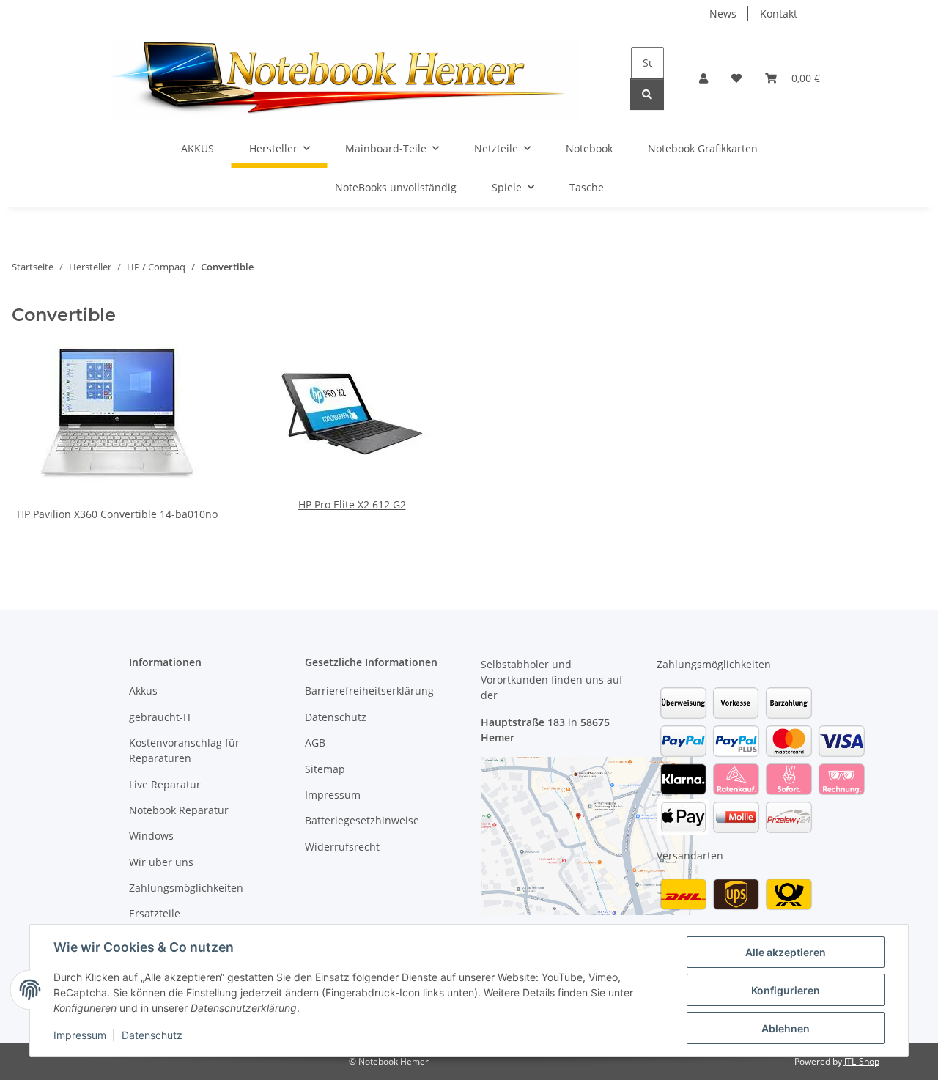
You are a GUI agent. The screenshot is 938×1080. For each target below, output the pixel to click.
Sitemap (325, 769)
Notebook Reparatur (179, 810)
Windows (151, 836)
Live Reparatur (165, 784)
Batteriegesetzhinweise (362, 820)
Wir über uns (161, 862)
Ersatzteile (154, 913)
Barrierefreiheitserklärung (369, 691)
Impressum (79, 1035)
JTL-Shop (861, 1061)
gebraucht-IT (160, 717)
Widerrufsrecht (342, 847)
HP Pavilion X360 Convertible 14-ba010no (117, 514)
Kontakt (778, 14)
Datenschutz (152, 1035)
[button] (703, 78)
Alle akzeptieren (785, 952)
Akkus (143, 691)
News (722, 14)
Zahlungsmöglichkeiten (186, 888)
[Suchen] (647, 94)
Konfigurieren (785, 990)
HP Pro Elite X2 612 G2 (352, 504)
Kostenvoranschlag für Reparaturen (184, 750)
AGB (315, 743)
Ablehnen (785, 1028)
